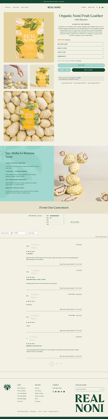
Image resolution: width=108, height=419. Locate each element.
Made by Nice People (23, 411)
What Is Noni (39, 393)
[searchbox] (5, 233)
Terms (40, 411)
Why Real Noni (63, 44)
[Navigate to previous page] (47, 364)
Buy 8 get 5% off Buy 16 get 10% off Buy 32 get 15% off (81, 83)
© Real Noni (33, 411)
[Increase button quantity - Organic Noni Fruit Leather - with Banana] (68, 70)
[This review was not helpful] (79, 264)
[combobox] (20, 233)
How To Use (62, 52)
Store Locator (39, 396)
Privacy (45, 411)
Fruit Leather (21, 390)
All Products (21, 388)
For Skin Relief (21, 396)
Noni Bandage (21, 398)
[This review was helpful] (76, 264)
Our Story (38, 390)
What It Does (62, 48)
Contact (37, 401)
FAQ (36, 398)
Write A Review (75, 222)
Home (37, 388)
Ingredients (62, 56)
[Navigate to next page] (61, 364)
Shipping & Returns (54, 411)
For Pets (20, 401)
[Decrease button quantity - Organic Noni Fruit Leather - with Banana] (60, 70)
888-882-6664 (57, 388)
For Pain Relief (21, 393)
